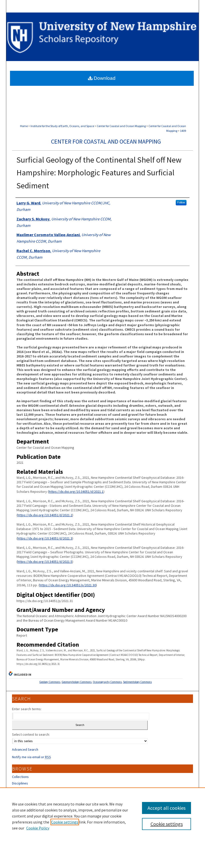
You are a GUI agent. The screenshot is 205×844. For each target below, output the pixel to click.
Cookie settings (64, 821)
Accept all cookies (167, 808)
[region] (102, 815)
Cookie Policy (37, 827)
